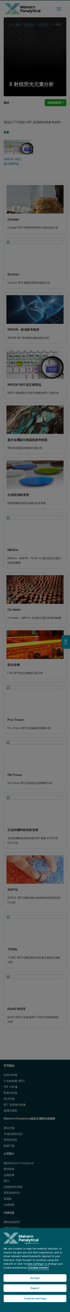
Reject (35, 1288)
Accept (35, 1277)
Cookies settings (35, 1298)
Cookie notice (38, 1267)
